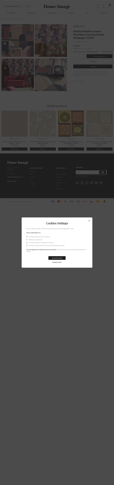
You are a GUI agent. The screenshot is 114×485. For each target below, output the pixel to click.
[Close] (89, 221)
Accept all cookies (57, 258)
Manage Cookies (56, 262)
